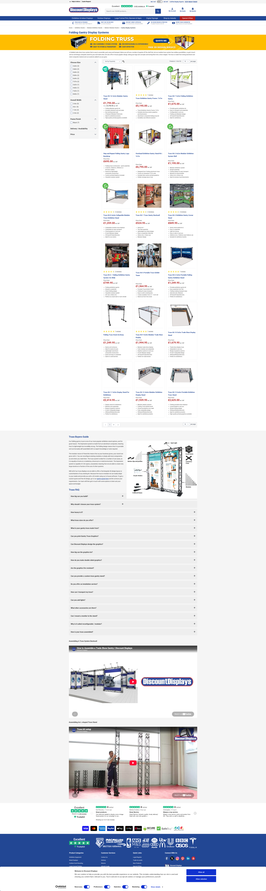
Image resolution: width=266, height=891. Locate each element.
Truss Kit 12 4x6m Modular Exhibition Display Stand (149, 393)
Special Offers (187, 18)
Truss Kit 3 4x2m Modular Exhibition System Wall (181, 155)
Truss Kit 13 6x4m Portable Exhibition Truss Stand (181, 393)
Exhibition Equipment (75, 857)
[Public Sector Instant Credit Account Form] (123, 23)
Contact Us (104, 857)
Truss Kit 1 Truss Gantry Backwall (148, 215)
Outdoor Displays (103, 18)
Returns (103, 863)
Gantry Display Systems (128, 28)
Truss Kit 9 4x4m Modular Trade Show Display (149, 336)
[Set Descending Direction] (123, 61)
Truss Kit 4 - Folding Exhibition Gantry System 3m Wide (116, 276)
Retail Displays (73, 860)
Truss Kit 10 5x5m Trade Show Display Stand (181, 333)
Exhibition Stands (80, 28)
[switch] (107, 887)
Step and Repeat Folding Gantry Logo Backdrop (116, 155)
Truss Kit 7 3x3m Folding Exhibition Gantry (180, 97)
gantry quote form (103, 479)
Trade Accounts (137, 860)
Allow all (201, 872)
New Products (137, 863)
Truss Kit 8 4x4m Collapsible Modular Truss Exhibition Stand (116, 216)
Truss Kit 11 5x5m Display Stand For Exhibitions (116, 393)
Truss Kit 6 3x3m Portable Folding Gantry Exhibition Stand (180, 276)
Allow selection (201, 879)
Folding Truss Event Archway (113, 335)
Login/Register (137, 857)
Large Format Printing (75, 866)
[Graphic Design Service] (148, 23)
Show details (155, 887)
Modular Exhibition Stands (94, 28)
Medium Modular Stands (112, 28)
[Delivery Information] (98, 23)
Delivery (103, 860)
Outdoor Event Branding (76, 863)
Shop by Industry (170, 18)
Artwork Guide (105, 866)
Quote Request (86, 1)
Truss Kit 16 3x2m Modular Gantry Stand (115, 97)
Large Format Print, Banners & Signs (128, 18)
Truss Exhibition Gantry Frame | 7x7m (149, 98)
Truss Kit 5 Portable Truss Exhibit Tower (147, 274)
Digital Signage (152, 18)
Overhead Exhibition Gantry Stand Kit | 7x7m (149, 155)
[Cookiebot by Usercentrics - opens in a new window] (61, 887)
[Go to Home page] (84, 9)
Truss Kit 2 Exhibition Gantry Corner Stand (180, 216)
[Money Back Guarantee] (173, 23)
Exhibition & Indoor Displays (82, 18)
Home (70, 28)
